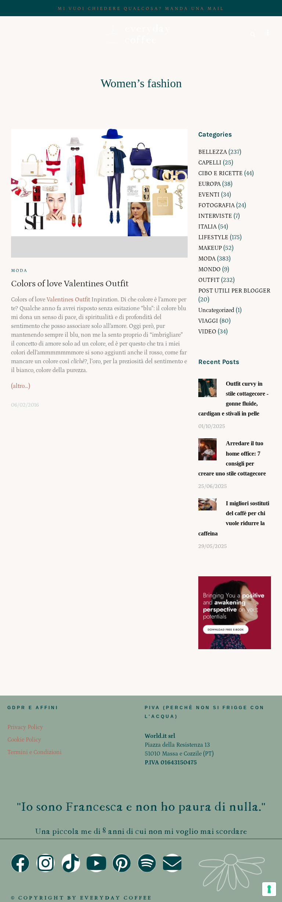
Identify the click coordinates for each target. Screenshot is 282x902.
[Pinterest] (121, 863)
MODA (19, 270)
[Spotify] (147, 863)
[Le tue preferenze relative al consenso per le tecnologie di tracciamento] (269, 889)
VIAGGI (208, 321)
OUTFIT (209, 280)
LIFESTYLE (213, 237)
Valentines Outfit (68, 299)
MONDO (209, 269)
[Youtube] (96, 863)
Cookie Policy (24, 739)
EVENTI (209, 194)
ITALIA (207, 226)
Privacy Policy (25, 727)
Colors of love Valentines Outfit (70, 284)
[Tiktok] (71, 863)
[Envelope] (172, 863)
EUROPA (209, 184)
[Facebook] (20, 863)
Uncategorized (216, 310)
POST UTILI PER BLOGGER (234, 290)
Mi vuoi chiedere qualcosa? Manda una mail (141, 8)
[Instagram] (45, 863)
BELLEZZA (212, 152)
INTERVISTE (215, 216)
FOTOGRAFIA (216, 205)
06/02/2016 (25, 405)
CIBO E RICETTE (220, 173)
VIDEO (207, 331)
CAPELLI (209, 162)
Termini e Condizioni (34, 752)
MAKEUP (210, 248)
